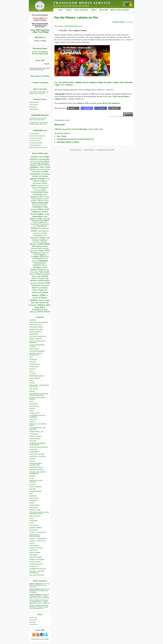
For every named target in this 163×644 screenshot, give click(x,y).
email (72, 108)
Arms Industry (44, 161)
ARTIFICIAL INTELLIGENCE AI (38, 447)
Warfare (41, 305)
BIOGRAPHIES (33, 334)
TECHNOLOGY (34, 366)
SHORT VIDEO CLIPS (36, 564)
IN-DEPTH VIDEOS (35, 562)
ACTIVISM (32, 373)
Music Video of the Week (36, 575)
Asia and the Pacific (66, 82)
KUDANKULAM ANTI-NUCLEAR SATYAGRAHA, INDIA (39, 513)
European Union (36, 197)
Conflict (44, 171)
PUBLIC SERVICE (34, 516)
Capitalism (34, 167)
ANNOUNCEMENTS (35, 332)
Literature (35, 242)
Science (34, 278)
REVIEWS (32, 476)
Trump (41, 290)
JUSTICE (32, 383)
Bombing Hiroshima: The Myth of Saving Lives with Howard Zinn (38, 607)
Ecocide (35, 188)
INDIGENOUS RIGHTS (36, 467)
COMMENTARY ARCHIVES (37, 569)
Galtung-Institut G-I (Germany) (38, 147)
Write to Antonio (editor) (120, 10)
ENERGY (32, 391)
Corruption (45, 174)
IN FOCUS (32, 369)
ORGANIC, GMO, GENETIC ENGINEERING (37, 472)
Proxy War (34, 272)
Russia (45, 276)
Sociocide (33, 283)
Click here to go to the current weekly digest (70, 129)
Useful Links (33, 617)
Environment (37, 192)
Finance (39, 199)
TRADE (31, 503)
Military (39, 246)
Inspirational (35, 220)
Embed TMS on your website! (40, 639)
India (45, 216)
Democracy (37, 183)
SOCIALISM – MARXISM (36, 454)
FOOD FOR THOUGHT (36, 548)
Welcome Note (33, 109)
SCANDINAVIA (33, 434)
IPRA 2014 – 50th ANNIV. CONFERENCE (36, 572)
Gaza (34, 202)
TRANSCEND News (35, 325)
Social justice (44, 280)
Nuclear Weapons (39, 254)
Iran (47, 228)
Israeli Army (37, 233)
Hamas (40, 209)
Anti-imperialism (44, 159)
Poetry (44, 267)
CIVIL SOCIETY (34, 525)
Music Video (33, 250)
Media (41, 244)
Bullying (46, 165)
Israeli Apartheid (43, 231)
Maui (122, 82)
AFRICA (31, 371)
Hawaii (85, 82)
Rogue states (36, 276)
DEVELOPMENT (34, 505)
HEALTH (32, 461)
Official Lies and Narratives (40, 257)
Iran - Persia (61, 136)
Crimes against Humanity (39, 177)
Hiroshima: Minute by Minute (68, 142)
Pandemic (37, 265)
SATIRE (31, 478)
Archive (69, 10)
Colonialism (36, 172)
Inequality (46, 219)
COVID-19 (36, 176)
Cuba (48, 179)
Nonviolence (36, 253)
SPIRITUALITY (33, 550)
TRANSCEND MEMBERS (37, 351)
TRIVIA (31, 518)
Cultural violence (40, 181)
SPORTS (32, 543)
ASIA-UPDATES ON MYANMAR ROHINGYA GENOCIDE (38, 394)
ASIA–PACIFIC (33, 389)
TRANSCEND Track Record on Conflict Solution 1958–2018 (38, 123)
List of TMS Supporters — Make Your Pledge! (40, 31)
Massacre (33, 244)
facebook (101, 108)
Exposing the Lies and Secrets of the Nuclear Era (75, 139)
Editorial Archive (34, 102)
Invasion (42, 228)
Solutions (41, 283)
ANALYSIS (32, 362)
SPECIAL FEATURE (35, 487)
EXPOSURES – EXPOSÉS (37, 456)
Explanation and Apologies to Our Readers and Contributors (39, 590)
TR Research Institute (35, 143)
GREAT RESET (34, 498)
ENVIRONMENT (34, 452)
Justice (42, 238)
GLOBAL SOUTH (34, 413)
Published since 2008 (105, 150)
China (41, 167)
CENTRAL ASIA (34, 406)
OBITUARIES (33, 555)
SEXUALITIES (33, 530)
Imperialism (37, 216)
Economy (37, 190)
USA (42, 295)
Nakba (41, 250)
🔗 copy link (113, 108)
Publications (33, 107)
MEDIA (31, 411)
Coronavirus (35, 174)
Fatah (33, 199)
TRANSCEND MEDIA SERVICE (82, 3)
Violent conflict (44, 300)
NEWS (31, 380)
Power (41, 269)
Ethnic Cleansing (41, 193)
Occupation (35, 256)
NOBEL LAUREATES (35, 339)
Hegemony (36, 211)
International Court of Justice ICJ (41, 221)
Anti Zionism (34, 161)
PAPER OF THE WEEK (36, 329)
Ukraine (35, 292)
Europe (44, 194)
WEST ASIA (32, 441)
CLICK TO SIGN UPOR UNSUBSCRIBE (40, 53)
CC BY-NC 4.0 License (128, 116)
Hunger (47, 214)
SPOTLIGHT (33, 419)
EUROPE (32, 408)
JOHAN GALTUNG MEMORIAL (38, 322)
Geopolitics (37, 207)
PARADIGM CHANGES (36, 469)
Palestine (43, 260)
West (48, 305)
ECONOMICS (33, 500)
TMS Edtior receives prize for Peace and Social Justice (38, 119)
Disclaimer (32, 622)
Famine (46, 197)
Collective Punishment (43, 169)
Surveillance (43, 288)
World (40, 312)
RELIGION (32, 489)
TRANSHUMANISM (35, 491)
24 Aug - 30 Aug (40, 41)
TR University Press (35, 145)
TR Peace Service (34, 140)
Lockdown (43, 242)
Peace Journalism (81, 10)
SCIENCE (32, 484)
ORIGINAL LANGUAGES (36, 559)
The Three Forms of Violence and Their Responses (39, 585)
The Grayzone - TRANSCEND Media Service (68, 26)
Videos (93, 10)
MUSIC (31, 523)
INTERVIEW (33, 496)
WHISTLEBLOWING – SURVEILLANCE (36, 464)
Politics (33, 269)
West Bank (40, 307)
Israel (34, 230)
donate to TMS (83, 103)
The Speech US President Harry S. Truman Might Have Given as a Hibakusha (39, 596)
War (32, 303)
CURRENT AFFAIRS (35, 528)
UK (45, 290)
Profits (47, 270)
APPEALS (32, 421)
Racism (32, 274)
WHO (45, 310)
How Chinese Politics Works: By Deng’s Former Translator (39, 92)
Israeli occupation (40, 234)
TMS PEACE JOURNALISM (37, 336)
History (45, 211)
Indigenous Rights (36, 219)
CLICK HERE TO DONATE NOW (40, 19)
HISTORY (32, 459)
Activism (34, 157)
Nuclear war (45, 253)
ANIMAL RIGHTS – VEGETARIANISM (35, 535)
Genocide (43, 202)
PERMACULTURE (34, 510)
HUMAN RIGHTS (34, 364)
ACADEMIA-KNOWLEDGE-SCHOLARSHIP (37, 444)
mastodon (88, 108)
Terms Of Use (33, 620)
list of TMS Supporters (111, 103)
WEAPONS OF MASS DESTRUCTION (35, 354)
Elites (43, 190)
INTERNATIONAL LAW (36, 432)
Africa (41, 157)
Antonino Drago (34, 600)
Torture (34, 290)
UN (40, 292)
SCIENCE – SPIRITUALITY (37, 541)
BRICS (40, 165)
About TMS (103, 10)
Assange (33, 163)
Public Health (44, 272)
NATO (47, 250)
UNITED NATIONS (34, 438)
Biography (33, 165)
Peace (44, 265)
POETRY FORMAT (35, 552)
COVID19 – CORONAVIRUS (37, 538)
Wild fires (69, 84)
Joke (44, 235)
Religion (39, 274)
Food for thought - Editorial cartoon (40, 199)
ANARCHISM (33, 507)
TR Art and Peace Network (37, 136)
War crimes (40, 302)
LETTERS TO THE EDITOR (37, 532)
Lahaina (115, 82)
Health (46, 209)
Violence (33, 300)
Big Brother (45, 163)
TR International (34, 133)
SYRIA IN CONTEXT (35, 436)
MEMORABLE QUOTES (36, 376)
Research (46, 274)
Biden (39, 163)
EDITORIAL (32, 320)
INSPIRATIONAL (34, 545)
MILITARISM (33, 359)
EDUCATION (33, 404)
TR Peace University (35, 138)
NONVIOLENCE (34, 349)
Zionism (46, 312)
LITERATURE (33, 521)
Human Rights (37, 214)
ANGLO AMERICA (34, 378)
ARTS (31, 493)
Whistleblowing (37, 310)
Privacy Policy (33, 624)
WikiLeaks (33, 312)
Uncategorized (33, 566)
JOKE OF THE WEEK (35, 557)
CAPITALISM (33, 449)
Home (61, 10)
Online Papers (33, 104)
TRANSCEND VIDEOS (36, 327)
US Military (42, 298)
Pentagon (37, 267)
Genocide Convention (39, 205)
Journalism (34, 238)
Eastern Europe (43, 185)
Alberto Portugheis (35, 605)
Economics (43, 188)
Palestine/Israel (40, 263)
